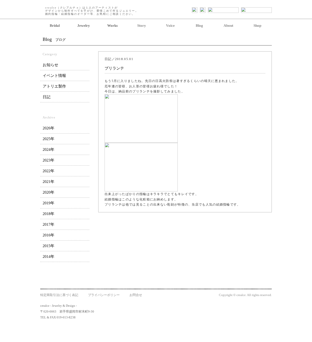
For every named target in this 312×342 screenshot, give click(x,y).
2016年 (48, 235)
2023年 (48, 160)
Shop (257, 25)
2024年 (48, 149)
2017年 (48, 224)
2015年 (48, 246)
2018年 (48, 214)
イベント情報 (54, 75)
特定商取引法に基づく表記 (59, 295)
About (228, 25)
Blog (199, 25)
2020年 (48, 192)
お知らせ (50, 65)
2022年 (48, 171)
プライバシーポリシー (104, 295)
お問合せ (135, 295)
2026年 (48, 128)
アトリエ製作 (54, 86)
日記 (46, 97)
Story (141, 25)
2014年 (48, 256)
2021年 (48, 182)
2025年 (48, 139)
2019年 (48, 203)
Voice (170, 25)
